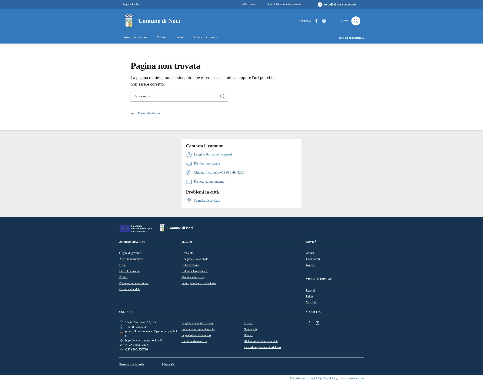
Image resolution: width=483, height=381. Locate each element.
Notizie (310, 265)
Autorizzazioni (190, 265)
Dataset (248, 335)
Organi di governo (130, 253)
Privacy (248, 323)
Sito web (295, 378)
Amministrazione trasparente (284, 4)
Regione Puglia (131, 4)
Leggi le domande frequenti (198, 323)
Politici (123, 277)
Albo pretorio (250, 4)
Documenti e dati (129, 289)
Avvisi (310, 253)
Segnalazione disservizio (196, 335)
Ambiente (187, 253)
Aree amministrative (131, 259)
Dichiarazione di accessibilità (261, 341)
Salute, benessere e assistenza (199, 283)
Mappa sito (168, 364)
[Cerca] (222, 96)
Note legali (250, 329)
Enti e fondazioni (129, 271)
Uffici (122, 265)
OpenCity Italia (326, 378)
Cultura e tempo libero (195, 271)
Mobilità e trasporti (193, 277)
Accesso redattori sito (352, 378)
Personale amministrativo (134, 283)
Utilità (309, 296)
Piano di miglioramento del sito (262, 347)
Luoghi (310, 290)
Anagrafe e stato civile (195, 259)
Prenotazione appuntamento (198, 329)
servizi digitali (310, 378)
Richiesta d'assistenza (194, 341)
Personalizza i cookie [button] (131, 364)
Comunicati (313, 259)
